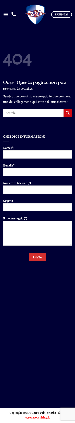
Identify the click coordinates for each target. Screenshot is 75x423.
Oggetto (8, 201)
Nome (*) (8, 148)
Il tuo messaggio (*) (15, 218)
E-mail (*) (9, 165)
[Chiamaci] (13, 14)
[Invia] (68, 113)
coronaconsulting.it (37, 417)
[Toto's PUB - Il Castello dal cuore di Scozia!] (35, 14)
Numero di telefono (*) (17, 183)
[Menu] (5, 14)
